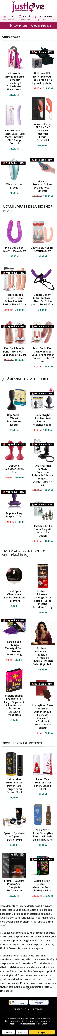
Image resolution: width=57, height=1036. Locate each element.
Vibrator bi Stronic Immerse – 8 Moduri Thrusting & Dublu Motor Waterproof (14, 81)
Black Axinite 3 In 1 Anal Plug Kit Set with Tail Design (43, 530)
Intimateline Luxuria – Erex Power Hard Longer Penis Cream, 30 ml (14, 786)
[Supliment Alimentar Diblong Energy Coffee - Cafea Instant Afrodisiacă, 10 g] (43, 576)
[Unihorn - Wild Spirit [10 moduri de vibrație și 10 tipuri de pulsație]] (43, 58)
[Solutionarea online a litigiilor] (39, 1001)
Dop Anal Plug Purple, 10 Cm (14, 515)
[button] (8, 18)
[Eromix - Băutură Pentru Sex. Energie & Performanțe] (14, 865)
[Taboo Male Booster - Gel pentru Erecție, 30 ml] (43, 764)
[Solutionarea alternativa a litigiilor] (18, 1001)
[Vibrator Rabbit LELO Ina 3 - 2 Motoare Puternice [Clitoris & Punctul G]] (43, 109)
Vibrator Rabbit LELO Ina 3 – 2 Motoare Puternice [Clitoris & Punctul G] (43, 132)
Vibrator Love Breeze (14, 186)
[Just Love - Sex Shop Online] (28, 7)
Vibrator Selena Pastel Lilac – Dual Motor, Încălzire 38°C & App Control (14, 137)
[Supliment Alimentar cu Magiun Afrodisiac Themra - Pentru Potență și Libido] (43, 633)
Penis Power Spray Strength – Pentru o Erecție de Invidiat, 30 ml (43, 834)
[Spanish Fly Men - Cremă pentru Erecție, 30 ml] (14, 818)
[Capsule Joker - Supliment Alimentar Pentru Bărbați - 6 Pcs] (43, 865)
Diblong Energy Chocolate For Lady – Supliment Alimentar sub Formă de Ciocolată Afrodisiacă (14, 705)
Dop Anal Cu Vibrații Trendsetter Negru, (14, 419)
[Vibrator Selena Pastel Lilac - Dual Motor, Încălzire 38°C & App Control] (14, 115)
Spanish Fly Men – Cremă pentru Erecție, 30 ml (14, 836)
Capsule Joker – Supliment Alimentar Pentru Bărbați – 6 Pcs (42, 885)
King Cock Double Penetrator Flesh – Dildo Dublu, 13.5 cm (14, 351)
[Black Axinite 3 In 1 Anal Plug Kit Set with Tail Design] (43, 511)
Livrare (38, 1009)
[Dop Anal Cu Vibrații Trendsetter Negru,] (14, 400)
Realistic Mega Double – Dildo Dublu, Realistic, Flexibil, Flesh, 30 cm (14, 299)
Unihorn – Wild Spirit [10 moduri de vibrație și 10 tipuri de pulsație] (42, 78)
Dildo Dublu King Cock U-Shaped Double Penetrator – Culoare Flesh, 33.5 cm (43, 355)
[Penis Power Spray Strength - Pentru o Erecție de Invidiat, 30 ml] (43, 814)
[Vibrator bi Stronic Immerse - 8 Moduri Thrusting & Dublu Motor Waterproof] (14, 58)
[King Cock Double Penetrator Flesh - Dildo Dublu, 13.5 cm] (14, 332)
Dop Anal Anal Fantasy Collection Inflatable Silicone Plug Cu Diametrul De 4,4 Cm (42, 475)
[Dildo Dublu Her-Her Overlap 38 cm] (43, 232)
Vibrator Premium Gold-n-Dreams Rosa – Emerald (43, 186)
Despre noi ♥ (21, 1009)
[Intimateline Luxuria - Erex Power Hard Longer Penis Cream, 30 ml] (14, 764)
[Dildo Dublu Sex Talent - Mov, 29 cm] (14, 232)
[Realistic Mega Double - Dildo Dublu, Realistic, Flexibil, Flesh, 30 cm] (14, 279)
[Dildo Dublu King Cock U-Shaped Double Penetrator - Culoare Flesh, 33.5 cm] (43, 332)
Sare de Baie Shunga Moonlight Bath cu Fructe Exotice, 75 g (14, 648)
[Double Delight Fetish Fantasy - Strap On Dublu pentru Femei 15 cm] (43, 279)
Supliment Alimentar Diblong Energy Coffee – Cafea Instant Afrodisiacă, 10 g (42, 599)
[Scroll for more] (28, 989)
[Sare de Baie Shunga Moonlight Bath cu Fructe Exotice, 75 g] (14, 626)
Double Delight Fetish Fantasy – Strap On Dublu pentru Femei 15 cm (42, 299)
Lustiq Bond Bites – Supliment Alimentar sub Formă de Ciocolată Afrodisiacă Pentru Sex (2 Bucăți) (42, 716)
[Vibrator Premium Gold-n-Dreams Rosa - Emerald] (43, 166)
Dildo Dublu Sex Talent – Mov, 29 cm (14, 249)
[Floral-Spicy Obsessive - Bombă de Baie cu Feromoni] (14, 576)
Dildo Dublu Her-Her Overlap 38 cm (43, 249)
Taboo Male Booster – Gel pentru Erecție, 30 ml (43, 784)
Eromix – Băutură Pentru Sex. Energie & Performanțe (14, 885)
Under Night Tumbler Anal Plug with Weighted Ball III (42, 419)
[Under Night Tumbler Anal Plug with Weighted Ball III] (43, 400)
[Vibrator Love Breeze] (14, 169)
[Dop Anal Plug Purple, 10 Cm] (14, 498)
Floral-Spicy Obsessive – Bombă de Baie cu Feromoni (14, 596)
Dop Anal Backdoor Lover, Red (14, 469)
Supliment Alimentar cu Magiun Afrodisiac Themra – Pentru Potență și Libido (43, 656)
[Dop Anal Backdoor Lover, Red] (14, 450)
